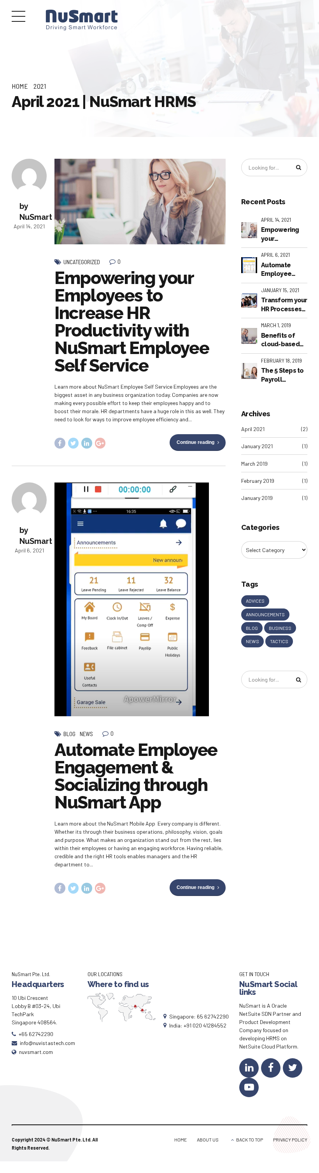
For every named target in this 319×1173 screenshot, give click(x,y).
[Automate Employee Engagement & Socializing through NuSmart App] (140, 599)
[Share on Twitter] (73, 443)
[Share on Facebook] (59, 443)
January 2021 (257, 446)
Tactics (279, 641)
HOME (180, 1139)
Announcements (265, 614)
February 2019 (257, 480)
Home (20, 86)
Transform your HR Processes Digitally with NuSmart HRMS (284, 305)
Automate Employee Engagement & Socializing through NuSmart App (135, 776)
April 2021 (253, 429)
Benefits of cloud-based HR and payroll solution (282, 340)
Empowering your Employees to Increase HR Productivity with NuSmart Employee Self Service (131, 322)
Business (280, 628)
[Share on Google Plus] (100, 443)
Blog (69, 733)
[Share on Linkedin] (86, 443)
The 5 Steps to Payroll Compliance (282, 375)
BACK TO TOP (249, 1139)
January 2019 (257, 497)
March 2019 (254, 463)
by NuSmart (35, 212)
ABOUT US (208, 1139)
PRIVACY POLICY (290, 1139)
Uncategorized (81, 261)
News (86, 733)
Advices (255, 600)
